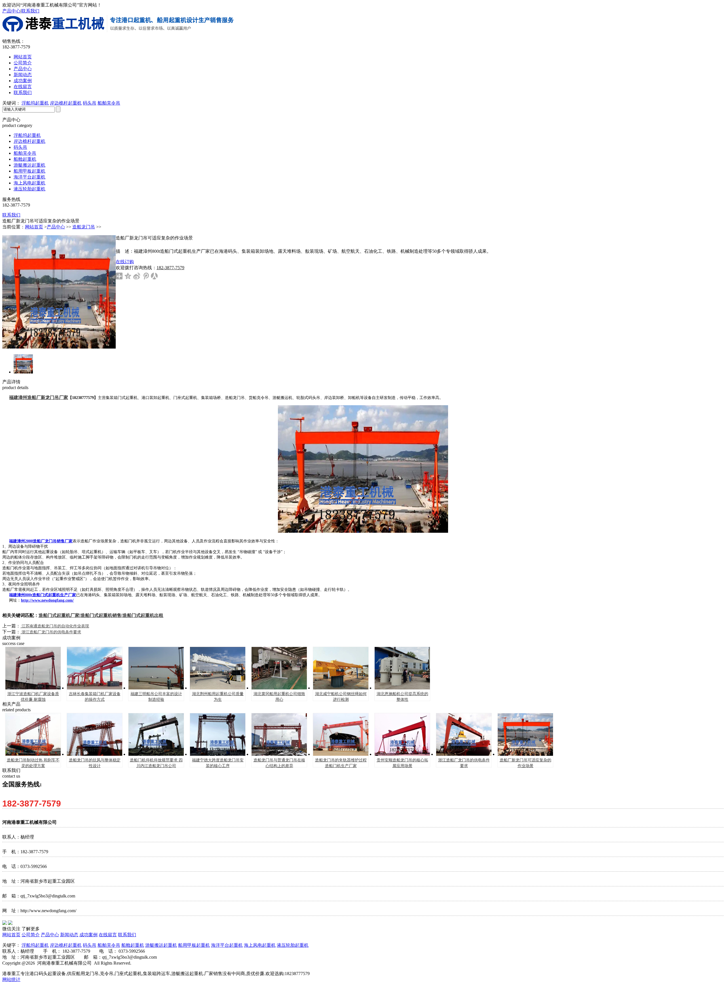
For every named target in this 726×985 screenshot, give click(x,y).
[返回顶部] (711, 186)
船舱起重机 (25, 159)
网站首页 (23, 56)
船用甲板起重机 (29, 171)
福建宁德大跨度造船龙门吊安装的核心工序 (218, 763)
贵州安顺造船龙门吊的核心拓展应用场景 (402, 763)
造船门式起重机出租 (143, 615)
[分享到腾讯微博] (145, 276)
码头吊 (89, 103)
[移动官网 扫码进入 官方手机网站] (711, 125)
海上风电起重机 (29, 183)
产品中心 (11, 11)
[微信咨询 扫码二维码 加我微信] (711, 141)
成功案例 (23, 80)
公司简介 (23, 62)
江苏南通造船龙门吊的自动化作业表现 (54, 626)
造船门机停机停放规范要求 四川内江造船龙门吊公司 (156, 763)
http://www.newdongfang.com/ (47, 600)
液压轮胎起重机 (29, 188)
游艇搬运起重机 (29, 165)
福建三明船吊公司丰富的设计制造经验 (156, 697)
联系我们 (30, 11)
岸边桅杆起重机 (66, 103)
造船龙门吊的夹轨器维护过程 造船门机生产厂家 (341, 763)
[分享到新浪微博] (136, 276)
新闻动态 (23, 74)
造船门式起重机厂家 (59, 615)
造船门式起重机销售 (101, 615)
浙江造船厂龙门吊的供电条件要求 (50, 632)
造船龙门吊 (83, 226)
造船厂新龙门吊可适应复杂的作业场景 (525, 763)
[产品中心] (711, 156)
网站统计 (11, 979)
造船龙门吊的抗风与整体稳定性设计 (95, 763)
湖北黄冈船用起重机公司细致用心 (279, 697)
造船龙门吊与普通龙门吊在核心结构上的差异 (279, 763)
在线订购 (125, 261)
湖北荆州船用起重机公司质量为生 (218, 697)
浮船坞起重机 (35, 103)
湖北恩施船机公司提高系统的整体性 (402, 697)
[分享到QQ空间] (128, 276)
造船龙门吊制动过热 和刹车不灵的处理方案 (33, 763)
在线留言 (23, 86)
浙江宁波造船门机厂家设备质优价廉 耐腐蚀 (33, 697)
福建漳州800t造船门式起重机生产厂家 (42, 595)
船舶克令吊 (109, 103)
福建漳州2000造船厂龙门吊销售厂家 (41, 541)
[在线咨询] (711, 171)
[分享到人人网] (154, 276)
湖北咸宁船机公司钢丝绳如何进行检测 (341, 697)
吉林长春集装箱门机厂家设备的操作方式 (95, 697)
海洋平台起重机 (29, 177)
